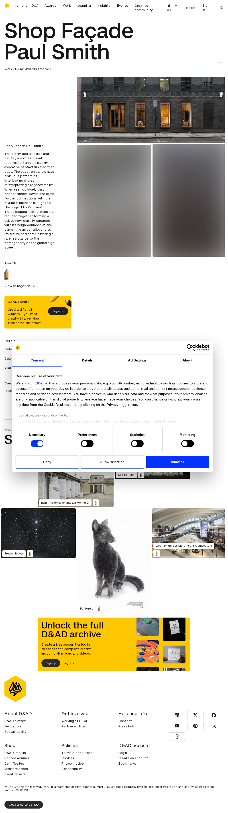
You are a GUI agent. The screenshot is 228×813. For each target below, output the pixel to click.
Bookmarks (127, 763)
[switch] (87, 443)
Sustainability (15, 731)
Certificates (14, 763)
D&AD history (15, 721)
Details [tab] (87, 360)
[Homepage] (6, 5)
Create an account (133, 758)
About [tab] (187, 360)
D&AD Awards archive (32, 69)
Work (67, 5)
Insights (104, 5)
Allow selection (112, 462)
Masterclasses (16, 769)
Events (122, 5)
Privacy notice (72, 763)
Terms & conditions (77, 753)
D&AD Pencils (15, 753)
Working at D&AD (75, 721)
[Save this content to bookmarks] (220, 59)
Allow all (177, 462)
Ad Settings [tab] (137, 360)
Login (122, 753)
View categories (17, 286)
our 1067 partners (43, 383)
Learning (84, 5)
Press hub (126, 726)
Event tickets (15, 774)
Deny (47, 462)
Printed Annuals (17, 758)
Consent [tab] (37, 360)
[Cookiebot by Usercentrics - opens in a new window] (189, 347)
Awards (50, 5)
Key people (12, 726)
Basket (190, 8)
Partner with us (73, 726)
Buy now (58, 311)
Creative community (144, 8)
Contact (125, 721)
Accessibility (71, 769)
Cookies (67, 758)
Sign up (51, 663)
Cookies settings (20, 804)
